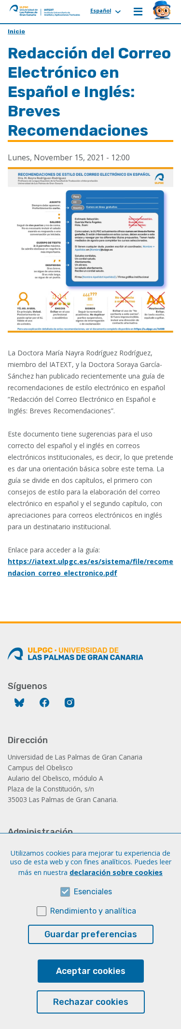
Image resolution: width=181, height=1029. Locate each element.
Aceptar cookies (90, 971)
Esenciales (93, 891)
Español (100, 10)
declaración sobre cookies (116, 872)
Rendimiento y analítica (93, 911)
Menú (138, 11)
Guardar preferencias (90, 934)
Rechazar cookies (90, 1002)
